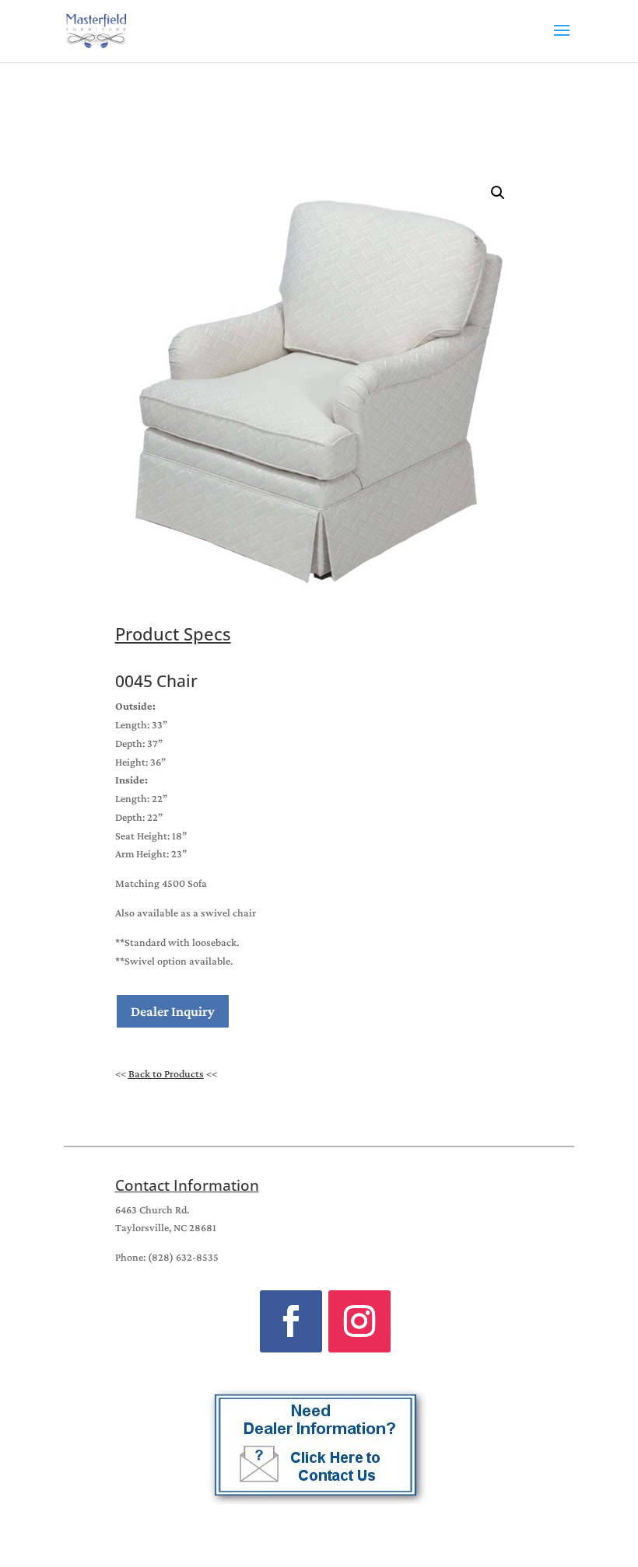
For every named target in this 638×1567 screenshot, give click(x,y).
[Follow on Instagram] (359, 1321)
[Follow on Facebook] (291, 1321)
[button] (498, 193)
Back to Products (166, 1073)
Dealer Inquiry (173, 1011)
